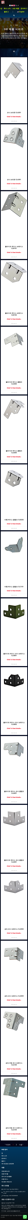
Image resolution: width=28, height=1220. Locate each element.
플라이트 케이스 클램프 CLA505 (14, 452)
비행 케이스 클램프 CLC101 (14, 587)
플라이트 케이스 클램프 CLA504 (14, 383)
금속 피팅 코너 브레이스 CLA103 (14, 1129)
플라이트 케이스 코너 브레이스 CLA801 (14, 654)
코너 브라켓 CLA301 (14, 180)
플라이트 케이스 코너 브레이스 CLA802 (14, 723)
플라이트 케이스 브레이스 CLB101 (14, 247)
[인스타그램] (14, 5)
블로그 (6, 12)
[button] (14, 15)
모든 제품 (15, 8)
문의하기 (24, 8)
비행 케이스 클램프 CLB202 (14, 520)
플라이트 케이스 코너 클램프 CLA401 (14, 792)
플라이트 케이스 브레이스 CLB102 (14, 314)
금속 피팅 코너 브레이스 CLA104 (14, 1064)
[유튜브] (12, 5)
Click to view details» (14, 116)
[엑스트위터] (16, 5)
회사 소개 (7, 8)
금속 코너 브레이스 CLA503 (14, 996)
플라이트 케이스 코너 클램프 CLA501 (14, 861)
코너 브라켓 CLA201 (14, 112)
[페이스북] (10, 5)
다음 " (21, 1145)
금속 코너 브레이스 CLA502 (14, 929)
